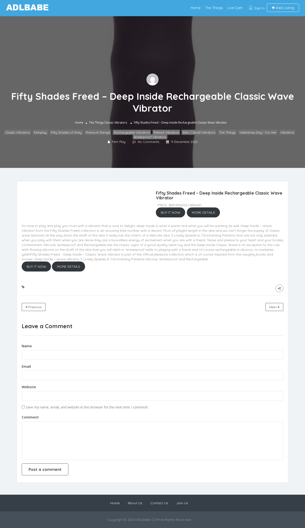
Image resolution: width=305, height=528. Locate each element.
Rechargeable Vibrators (132, 132)
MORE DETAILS (203, 212)
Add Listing (284, 7)
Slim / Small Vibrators (199, 132)
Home (196, 7)
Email (26, 366)
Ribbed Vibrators (166, 132)
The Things (214, 7)
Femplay (40, 132)
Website (29, 386)
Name (27, 345)
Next (273, 307)
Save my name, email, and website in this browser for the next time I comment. (87, 407)
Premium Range (98, 132)
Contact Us (159, 503)
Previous (34, 307)
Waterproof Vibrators (150, 137)
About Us (135, 503)
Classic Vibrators (115, 123)
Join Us (182, 503)
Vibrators (287, 132)
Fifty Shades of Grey (66, 132)
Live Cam (235, 7)
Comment (30, 417)
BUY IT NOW (170, 212)
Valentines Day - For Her (257, 132)
